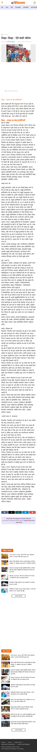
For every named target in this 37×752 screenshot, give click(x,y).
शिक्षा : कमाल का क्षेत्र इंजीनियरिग (11, 100)
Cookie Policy (18, 742)
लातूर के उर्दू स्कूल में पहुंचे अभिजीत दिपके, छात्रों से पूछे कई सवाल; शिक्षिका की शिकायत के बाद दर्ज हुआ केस (22, 569)
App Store (19, 522)
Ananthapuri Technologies (17, 748)
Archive (6, 34)
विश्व (12, 7)
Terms (10, 742)
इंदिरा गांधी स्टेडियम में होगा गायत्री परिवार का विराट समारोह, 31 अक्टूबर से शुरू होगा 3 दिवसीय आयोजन (23, 664)
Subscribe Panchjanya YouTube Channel (18, 518)
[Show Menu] (2, 2)
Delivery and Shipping (23, 744)
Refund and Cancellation (8, 744)
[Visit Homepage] (18, 2)
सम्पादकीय (25, 7)
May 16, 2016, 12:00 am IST (24, 41)
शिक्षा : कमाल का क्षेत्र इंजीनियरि (13, 120)
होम (2, 7)
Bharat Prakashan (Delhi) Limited (10, 746)
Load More (18, 595)
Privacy (3, 742)
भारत (7, 7)
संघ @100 (18, 7)
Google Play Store (29, 520)
